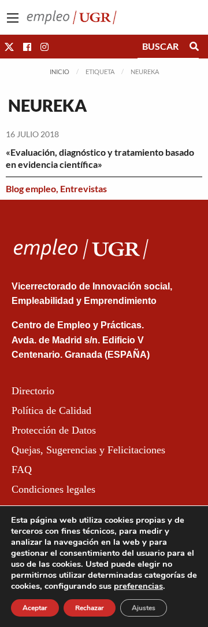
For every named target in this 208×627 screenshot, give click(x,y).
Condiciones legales (53, 489)
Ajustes (143, 608)
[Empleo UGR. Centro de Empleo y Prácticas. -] (71, 15)
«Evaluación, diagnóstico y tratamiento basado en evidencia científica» (100, 158)
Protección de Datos (54, 430)
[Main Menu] (12, 18)
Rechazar (89, 608)
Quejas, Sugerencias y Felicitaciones (88, 450)
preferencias (138, 586)
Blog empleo (31, 188)
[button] (9, 46)
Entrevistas (83, 188)
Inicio (59, 71)
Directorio (33, 391)
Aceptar (35, 608)
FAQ (22, 469)
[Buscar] (194, 46)
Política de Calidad (51, 410)
